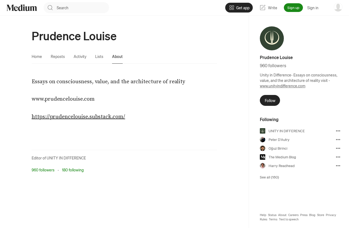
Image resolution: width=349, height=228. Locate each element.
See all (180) (269, 177)
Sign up (293, 7)
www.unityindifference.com (282, 85)
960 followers (43, 169)
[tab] (37, 56)
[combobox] (83, 7)
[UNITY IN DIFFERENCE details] (338, 131)
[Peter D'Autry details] (338, 139)
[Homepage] (22, 7)
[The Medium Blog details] (338, 157)
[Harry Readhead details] (338, 165)
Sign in (312, 7)
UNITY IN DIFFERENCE (66, 157)
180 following (73, 169)
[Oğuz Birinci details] (338, 148)
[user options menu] (338, 7)
